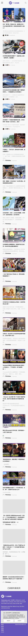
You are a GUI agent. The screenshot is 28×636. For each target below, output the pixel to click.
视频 (2, 630)
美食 (2, 628)
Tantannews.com (5, 600)
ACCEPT (19, 620)
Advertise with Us (20, 624)
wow (2, 632)
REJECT (8, 620)
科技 (2, 624)
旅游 (2, 626)
